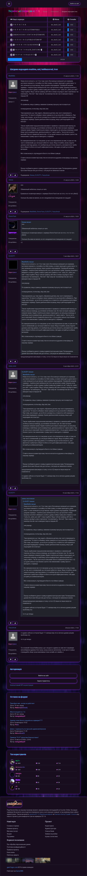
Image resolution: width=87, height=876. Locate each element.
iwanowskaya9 (20, 716)
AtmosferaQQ (20, 733)
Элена (32, 175)
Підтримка (10, 836)
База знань (11, 852)
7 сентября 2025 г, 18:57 (71, 256)
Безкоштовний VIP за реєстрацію (21, 685)
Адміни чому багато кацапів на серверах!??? (26, 720)
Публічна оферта (13, 855)
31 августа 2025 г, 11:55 (71, 76)
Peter (17, 725)
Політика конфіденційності (16, 847)
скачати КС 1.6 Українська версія (40, 814)
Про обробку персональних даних (18, 844)
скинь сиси (12, 366)
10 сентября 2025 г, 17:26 (71, 493)
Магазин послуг (12, 831)
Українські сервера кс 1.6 (24, 11)
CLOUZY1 (38, 175)
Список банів (49, 831)
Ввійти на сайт (74, 3)
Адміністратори (50, 828)
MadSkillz (12, 76)
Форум (45, 11)
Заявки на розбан (51, 834)
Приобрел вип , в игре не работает (22, 703)
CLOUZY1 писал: (28, 372)
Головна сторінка (13, 826)
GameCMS (19, 871)
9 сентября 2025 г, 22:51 (71, 366)
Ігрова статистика (51, 836)
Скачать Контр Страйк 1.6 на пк (66, 814)
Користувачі (49, 826)
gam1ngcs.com (12, 867)
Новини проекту (12, 828)
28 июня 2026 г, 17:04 (72, 628)
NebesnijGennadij (21, 707)
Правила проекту (13, 850)
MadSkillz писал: (28, 262)
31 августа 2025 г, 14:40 (71, 180)
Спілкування (55, 11)
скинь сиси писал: (28, 498)
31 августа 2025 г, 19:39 (71, 216)
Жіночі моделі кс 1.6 (17, 712)
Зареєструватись (43, 681)
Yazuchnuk (46, 175)
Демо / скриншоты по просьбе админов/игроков (28, 729)
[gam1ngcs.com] (14, 804)
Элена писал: (26, 222)
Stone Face (40, 211)
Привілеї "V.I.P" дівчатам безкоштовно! (24, 737)
